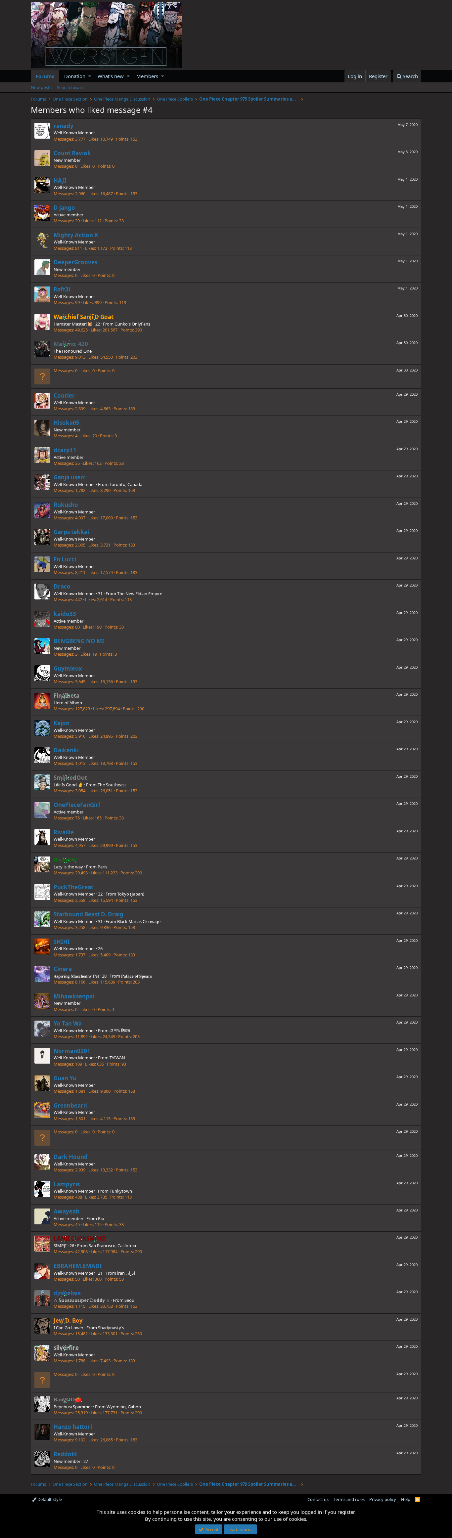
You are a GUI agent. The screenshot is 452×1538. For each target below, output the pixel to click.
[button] (90, 76)
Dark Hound (71, 1157)
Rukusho (66, 504)
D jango (64, 207)
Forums (45, 76)
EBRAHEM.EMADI (78, 1266)
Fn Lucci (65, 559)
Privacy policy (382, 1499)
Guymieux (68, 668)
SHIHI (62, 941)
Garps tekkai (71, 532)
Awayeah (66, 1211)
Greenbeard (70, 1105)
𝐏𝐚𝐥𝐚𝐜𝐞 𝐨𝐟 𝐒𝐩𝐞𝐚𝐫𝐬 (136, 976)
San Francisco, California (112, 1246)
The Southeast (112, 785)
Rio (101, 1218)
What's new (111, 76)
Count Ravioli (72, 153)
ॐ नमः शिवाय (120, 1030)
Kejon (61, 723)
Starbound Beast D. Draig (88, 914)
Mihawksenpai (74, 996)
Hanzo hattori (73, 1426)
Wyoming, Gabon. (124, 1407)
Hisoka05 (66, 422)
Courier (64, 395)
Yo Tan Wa (68, 1023)
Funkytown (121, 1191)
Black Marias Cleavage (138, 921)
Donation (74, 76)
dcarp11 (65, 450)
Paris (102, 867)
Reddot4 (65, 1454)
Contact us (318, 1499)
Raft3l (62, 289)
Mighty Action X (76, 235)
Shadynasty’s (111, 1328)
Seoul (129, 1300)
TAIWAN (117, 1058)
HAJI (60, 180)
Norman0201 (72, 1051)
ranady (63, 126)
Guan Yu (65, 1078)
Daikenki (66, 750)
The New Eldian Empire (139, 593)
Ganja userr (70, 477)
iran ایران (126, 1273)
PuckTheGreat (73, 887)
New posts (41, 87)
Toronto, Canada (126, 484)
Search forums (71, 87)
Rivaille (64, 832)
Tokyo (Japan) (130, 894)
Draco (62, 586)
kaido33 (65, 614)
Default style (49, 1499)
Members (147, 76)
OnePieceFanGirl (77, 805)
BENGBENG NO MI (79, 641)
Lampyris (67, 1184)
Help (405, 1499)
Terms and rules (349, 1499)
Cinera (63, 969)
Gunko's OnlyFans (132, 324)
